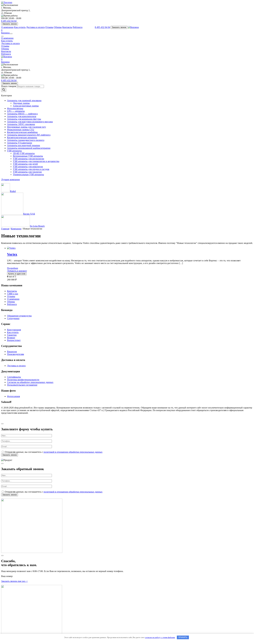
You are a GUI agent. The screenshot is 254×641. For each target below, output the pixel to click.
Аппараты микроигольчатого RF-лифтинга (28, 135)
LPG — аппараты (16, 111)
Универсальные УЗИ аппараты (28, 174)
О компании (7, 27)
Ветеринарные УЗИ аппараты (28, 156)
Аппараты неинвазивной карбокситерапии (28, 148)
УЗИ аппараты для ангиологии (28, 158)
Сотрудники (13, 318)
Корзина (5, 31)
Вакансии (12, 351)
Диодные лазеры (21, 103)
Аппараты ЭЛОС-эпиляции (21, 124)
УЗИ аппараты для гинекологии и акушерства (36, 161)
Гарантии (12, 335)
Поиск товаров (9, 86)
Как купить (20, 27)
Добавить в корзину (17, 271)
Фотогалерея (13, 396)
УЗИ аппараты (14, 150)
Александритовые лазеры (26, 106)
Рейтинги (77, 27)
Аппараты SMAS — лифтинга (22, 113)
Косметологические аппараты (22, 137)
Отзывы (49, 27)
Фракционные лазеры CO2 (20, 129)
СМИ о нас (12, 293)
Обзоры (58, 27)
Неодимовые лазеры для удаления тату (26, 127)
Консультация (14, 329)
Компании (16, 228)
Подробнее (12, 268)
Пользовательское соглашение (22, 385)
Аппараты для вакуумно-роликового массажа (30, 121)
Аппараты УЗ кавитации (19, 143)
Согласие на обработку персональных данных (30, 382)
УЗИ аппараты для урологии (27, 172)
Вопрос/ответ (14, 340)
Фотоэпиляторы (15, 108)
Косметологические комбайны (22, 132)
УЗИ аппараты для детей (25, 164)
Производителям (15, 354)
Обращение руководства (19, 315)
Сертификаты (14, 377)
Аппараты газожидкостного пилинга (25, 140)
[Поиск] (3, 90)
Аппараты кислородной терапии (23, 145)
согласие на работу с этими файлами (160, 637)
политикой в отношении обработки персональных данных (73, 452)
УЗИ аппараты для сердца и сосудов (31, 169)
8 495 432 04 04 (8, 21)
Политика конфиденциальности (23, 379)
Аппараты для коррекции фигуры (24, 119)
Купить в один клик (16, 274)
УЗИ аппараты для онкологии (28, 166)
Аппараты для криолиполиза (21, 116)
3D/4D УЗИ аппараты (24, 153)
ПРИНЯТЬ (182, 637)
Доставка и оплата (35, 27)
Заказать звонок (9, 24)
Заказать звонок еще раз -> (14, 581)
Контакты (67, 27)
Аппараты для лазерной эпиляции (24, 100)
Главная (5, 228)
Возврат (11, 337)
